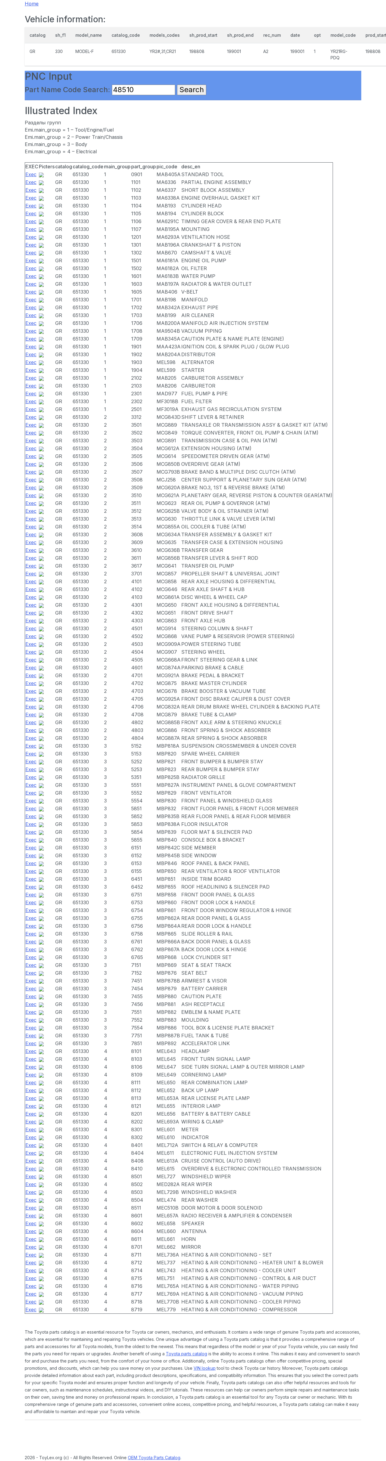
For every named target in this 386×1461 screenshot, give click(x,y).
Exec (30, 174)
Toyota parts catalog (186, 1353)
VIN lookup (205, 1368)
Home (32, 4)
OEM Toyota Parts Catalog (154, 1457)
